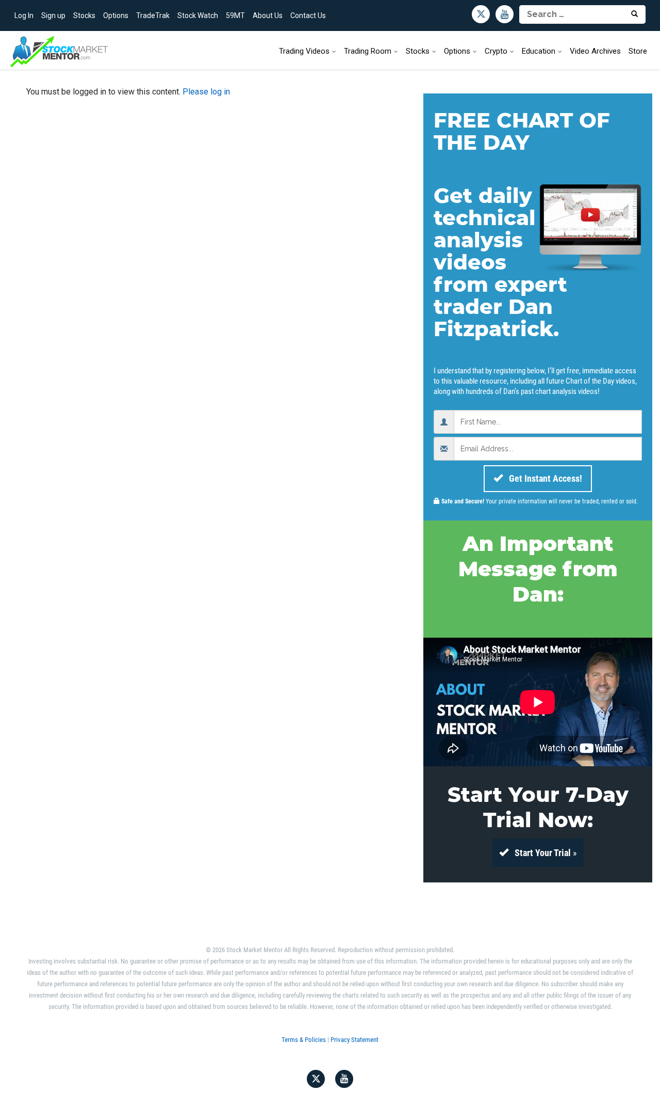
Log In (24, 15)
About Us (268, 15)
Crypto (496, 51)
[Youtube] (505, 14)
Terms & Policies (304, 1040)
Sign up (53, 15)
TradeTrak (153, 15)
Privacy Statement (354, 1040)
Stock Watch (197, 15)
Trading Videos (304, 51)
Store (638, 51)
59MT (235, 15)
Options (115, 15)
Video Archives (595, 51)
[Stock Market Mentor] (59, 51)
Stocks (84, 15)
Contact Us (308, 15)
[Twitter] (481, 14)
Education (538, 51)
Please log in (206, 92)
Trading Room (367, 51)
